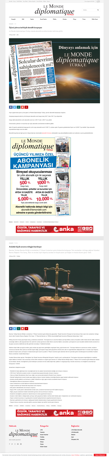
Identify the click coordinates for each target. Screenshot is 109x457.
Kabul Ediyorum (100, 455)
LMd (23, 19)
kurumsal (39, 222)
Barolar (33, 405)
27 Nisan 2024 (12, 35)
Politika (54, 19)
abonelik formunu (46, 133)
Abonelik (10, 1)
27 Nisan (16, 405)
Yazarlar (32, 19)
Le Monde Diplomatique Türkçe (50, 222)
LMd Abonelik (74, 432)
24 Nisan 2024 (12, 256)
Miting (48, 405)
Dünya (74, 19)
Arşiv (72, 437)
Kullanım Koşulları (32, 1)
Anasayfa (13, 19)
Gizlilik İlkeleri (19, 1)
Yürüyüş (59, 405)
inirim (27, 222)
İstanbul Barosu (41, 405)
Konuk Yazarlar (43, 19)
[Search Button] (98, 9)
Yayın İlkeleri (25, 1)
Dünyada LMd (75, 439)
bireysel (22, 222)
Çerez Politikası (39, 1)
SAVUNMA (53, 405)
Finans (84, 19)
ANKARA (22, 405)
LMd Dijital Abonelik (76, 430)
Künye (14, 1)
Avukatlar (28, 405)
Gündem (65, 19)
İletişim (48, 1)
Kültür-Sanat (95, 19)
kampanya (32, 222)
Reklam (44, 1)
